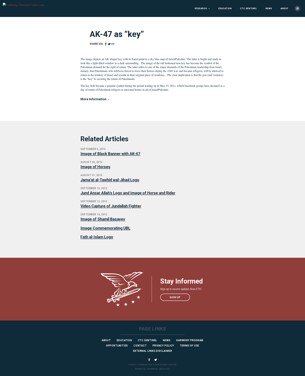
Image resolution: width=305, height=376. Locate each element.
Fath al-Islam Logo (96, 237)
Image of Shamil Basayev (102, 219)
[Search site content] (297, 8)
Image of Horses (95, 167)
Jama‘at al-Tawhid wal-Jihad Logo (109, 180)
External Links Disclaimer (152, 350)
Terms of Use (189, 345)
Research (201, 8)
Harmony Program (189, 340)
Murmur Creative (158, 369)
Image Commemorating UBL (105, 228)
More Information (93, 99)
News (268, 8)
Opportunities (117, 345)
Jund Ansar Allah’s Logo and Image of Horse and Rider (127, 193)
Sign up (175, 297)
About (284, 8)
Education (225, 8)
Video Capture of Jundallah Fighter (110, 206)
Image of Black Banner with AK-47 (110, 153)
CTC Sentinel (248, 8)
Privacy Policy (163, 345)
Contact (140, 345)
